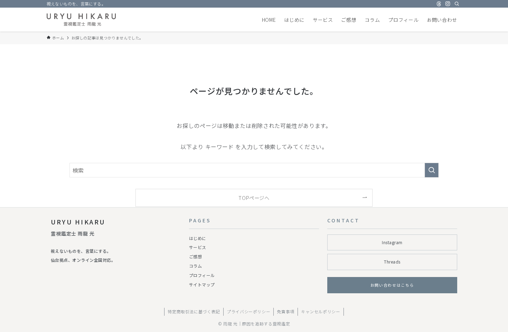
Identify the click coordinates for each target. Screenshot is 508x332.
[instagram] (447, 4)
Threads (392, 262)
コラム (195, 266)
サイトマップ (202, 284)
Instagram (392, 242)
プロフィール (202, 275)
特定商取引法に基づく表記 (194, 311)
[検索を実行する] (432, 170)
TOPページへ (253, 197)
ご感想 (195, 256)
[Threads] (438, 4)
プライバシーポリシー (248, 311)
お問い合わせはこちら (392, 285)
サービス (197, 247)
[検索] (456, 4)
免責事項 (285, 311)
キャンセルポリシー (320, 311)
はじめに (197, 238)
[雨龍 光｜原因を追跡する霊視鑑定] (81, 19)
